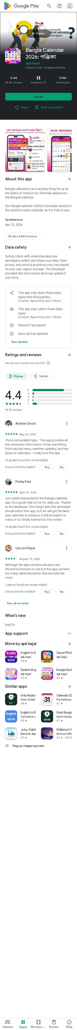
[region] (38, 80)
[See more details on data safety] (20, 342)
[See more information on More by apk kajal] (69, 644)
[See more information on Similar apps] (69, 686)
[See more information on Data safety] (69, 247)
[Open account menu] (70, 6)
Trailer (38, 33)
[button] (44, 82)
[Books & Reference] (23, 236)
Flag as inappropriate (24, 746)
